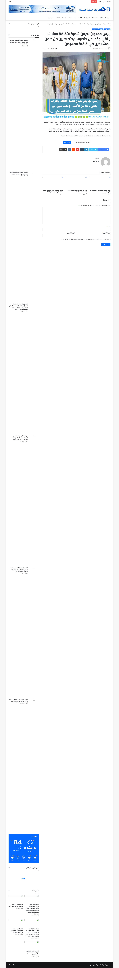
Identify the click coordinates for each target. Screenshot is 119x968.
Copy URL (67, 142)
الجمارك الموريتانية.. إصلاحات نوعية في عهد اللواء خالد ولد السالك (18, 173)
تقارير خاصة (87, 17)
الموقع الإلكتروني (71, 233)
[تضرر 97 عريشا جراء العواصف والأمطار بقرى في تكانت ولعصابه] (16, 923)
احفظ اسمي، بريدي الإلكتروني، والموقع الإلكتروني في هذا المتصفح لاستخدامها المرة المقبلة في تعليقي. (84, 239)
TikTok (58, 17)
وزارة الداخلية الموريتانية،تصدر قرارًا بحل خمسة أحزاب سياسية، (77, 191)
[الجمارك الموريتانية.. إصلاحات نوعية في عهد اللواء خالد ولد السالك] (34, 236)
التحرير (105, 48)
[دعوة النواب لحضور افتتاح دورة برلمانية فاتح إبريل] (100, 182)
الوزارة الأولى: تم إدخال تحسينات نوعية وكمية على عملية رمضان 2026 (53, 191)
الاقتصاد (80, 17)
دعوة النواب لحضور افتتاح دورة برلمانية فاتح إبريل (100, 191)
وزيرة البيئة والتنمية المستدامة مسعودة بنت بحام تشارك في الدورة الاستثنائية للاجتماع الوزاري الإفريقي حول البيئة (32, 932)
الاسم (108, 226)
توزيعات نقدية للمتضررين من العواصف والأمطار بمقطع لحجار (32, 953)
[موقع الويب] (98, 161)
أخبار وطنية (94, 17)
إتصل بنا (64, 17)
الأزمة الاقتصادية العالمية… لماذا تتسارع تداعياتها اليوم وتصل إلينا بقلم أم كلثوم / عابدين (19, 570)
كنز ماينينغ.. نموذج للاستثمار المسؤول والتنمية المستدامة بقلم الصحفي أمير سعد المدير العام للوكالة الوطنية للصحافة (18, 307)
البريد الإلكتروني (106, 233)
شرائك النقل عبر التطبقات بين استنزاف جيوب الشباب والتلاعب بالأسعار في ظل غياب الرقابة (19, 438)
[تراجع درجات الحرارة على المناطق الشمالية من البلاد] (16, 899)
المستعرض (101, 24)
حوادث (70, 17)
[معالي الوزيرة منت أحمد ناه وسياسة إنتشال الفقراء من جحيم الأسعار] (34, 764)
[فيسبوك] (96, 161)
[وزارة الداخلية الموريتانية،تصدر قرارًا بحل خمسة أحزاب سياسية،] (76, 182)
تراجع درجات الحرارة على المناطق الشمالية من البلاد (16, 906)
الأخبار (101, 17)
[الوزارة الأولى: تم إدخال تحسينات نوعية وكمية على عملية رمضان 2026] (53, 182)
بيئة (75, 17)
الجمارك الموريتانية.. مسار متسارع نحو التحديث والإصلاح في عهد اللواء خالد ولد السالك (18, 42)
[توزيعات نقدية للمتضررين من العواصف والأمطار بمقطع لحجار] (31, 945)
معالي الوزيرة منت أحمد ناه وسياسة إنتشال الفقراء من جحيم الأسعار (18, 701)
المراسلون (50, 17)
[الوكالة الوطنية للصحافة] (94, 9)
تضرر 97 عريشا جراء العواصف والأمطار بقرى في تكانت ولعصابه (16, 931)
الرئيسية (107, 17)
